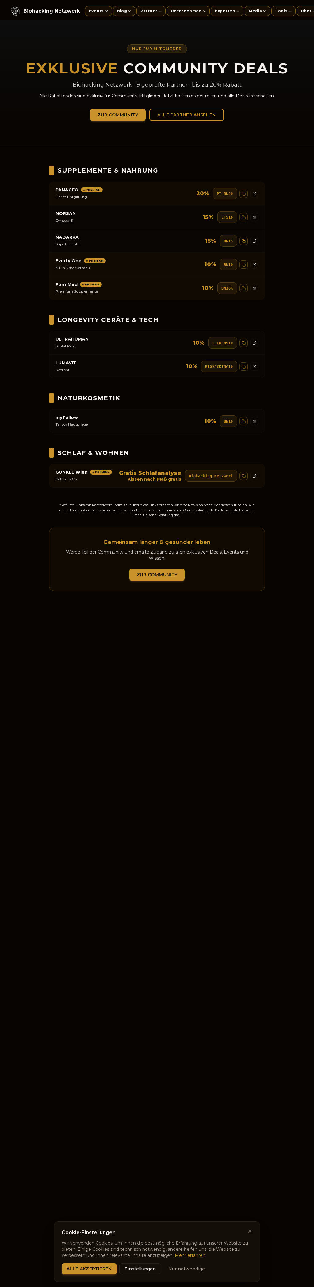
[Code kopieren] (243, 194)
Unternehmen (186, 11)
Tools (281, 11)
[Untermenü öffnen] (108, 11)
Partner (148, 11)
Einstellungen (140, 1269)
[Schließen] (249, 1231)
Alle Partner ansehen (186, 115)
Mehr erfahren (190, 1255)
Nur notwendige (186, 1269)
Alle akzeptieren (89, 1269)
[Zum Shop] (254, 194)
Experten (225, 11)
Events (96, 11)
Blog (122, 11)
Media (255, 11)
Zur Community (118, 115)
